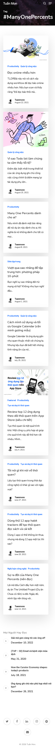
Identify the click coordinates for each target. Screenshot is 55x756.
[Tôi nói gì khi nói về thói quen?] (25, 482)
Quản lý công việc (28, 66)
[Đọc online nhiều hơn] (25, 72)
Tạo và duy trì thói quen (18, 405)
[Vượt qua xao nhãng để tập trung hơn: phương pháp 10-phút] (25, 281)
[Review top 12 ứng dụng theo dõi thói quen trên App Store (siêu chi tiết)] (25, 413)
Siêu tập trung (13, 261)
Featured (11, 400)
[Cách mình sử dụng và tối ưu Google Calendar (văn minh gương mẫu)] (25, 338)
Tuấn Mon (10, 3)
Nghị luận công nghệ (17, 569)
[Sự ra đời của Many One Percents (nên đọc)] (25, 589)
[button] (50, 3)
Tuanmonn (20, 100)
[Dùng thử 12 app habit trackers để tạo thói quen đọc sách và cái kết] (25, 534)
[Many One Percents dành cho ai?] (25, 227)
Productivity (13, 66)
